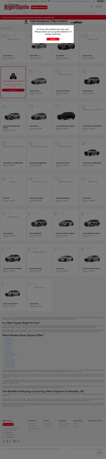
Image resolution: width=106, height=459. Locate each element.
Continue (53, 39)
